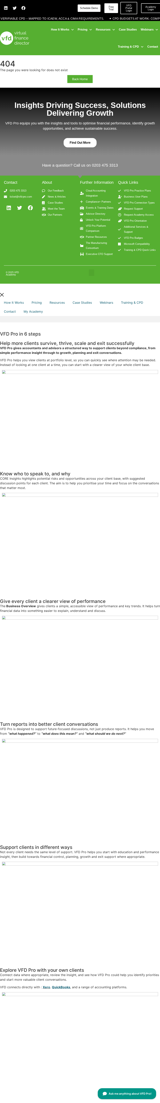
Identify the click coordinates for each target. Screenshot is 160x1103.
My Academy (33, 311)
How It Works (14, 302)
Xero (46, 987)
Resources (57, 302)
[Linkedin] (6, 8)
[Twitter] (15, 8)
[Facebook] (23, 8)
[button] (91, 272)
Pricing (37, 302)
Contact (10, 311)
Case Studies (82, 302)
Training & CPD (132, 302)
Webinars (106, 302)
